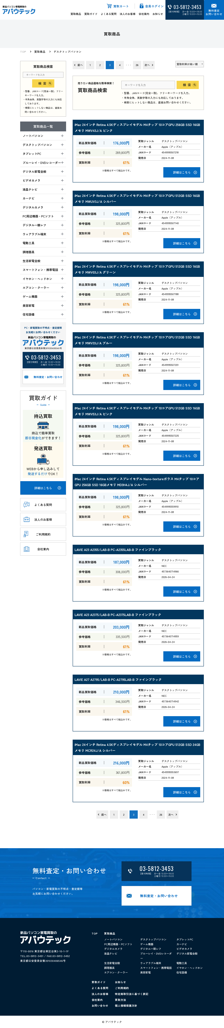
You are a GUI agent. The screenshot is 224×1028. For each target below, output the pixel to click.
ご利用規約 (122, 988)
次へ (147, 65)
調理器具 (109, 968)
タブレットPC (184, 939)
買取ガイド (90, 14)
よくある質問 (108, 14)
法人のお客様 (127, 14)
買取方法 (120, 1000)
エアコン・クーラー (116, 972)
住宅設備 (181, 972)
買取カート (121, 6)
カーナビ (181, 944)
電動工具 (181, 963)
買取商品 (76, 14)
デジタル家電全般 (186, 953)
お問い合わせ (100, 1005)
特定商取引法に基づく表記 (131, 994)
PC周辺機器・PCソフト (118, 944)
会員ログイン (154, 6)
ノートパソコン (113, 939)
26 (137, 65)
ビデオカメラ (184, 949)
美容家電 (145, 972)
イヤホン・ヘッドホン (189, 968)
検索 (43, 83)
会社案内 (144, 14)
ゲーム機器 (146, 944)
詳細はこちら (43, 488)
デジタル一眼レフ (150, 949)
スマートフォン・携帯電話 (156, 968)
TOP (23, 52)
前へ (80, 65)
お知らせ (158, 14)
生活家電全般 (112, 963)
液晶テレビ (110, 953)
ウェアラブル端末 (150, 963)
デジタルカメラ (113, 949)
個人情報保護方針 (126, 1005)
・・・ (128, 65)
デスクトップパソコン (67, 52)
